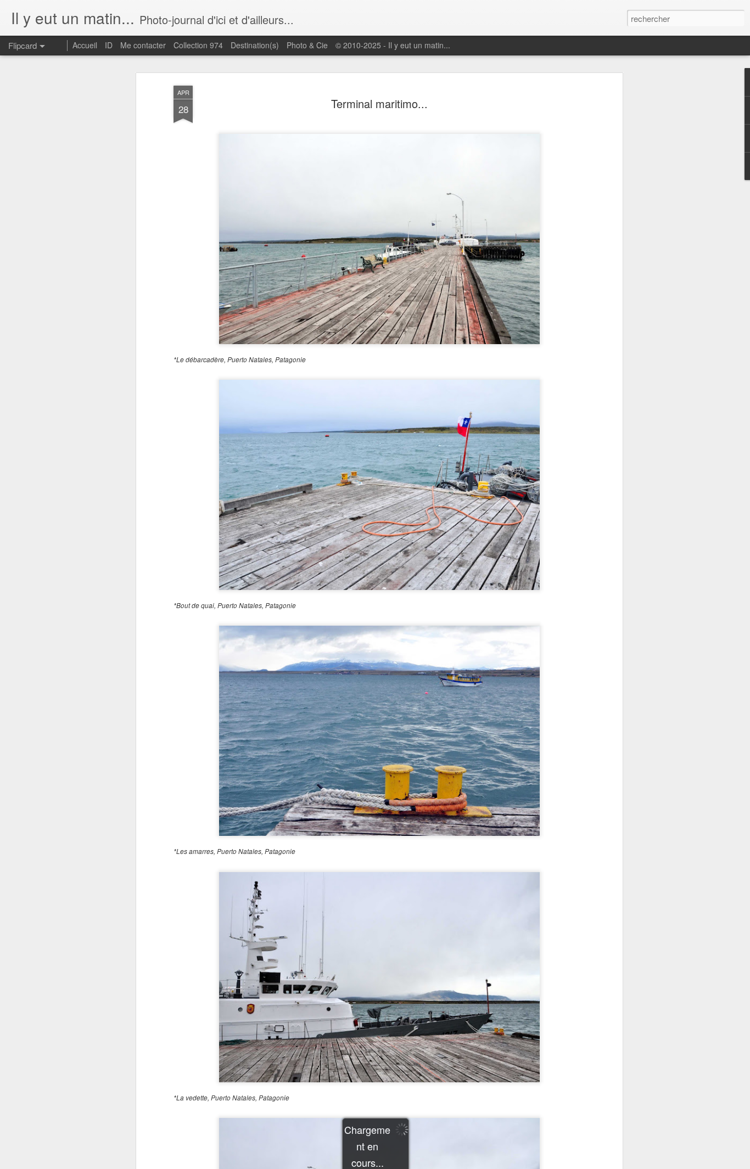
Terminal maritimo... (379, 103)
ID (109, 45)
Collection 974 (198, 45)
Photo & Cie (307, 45)
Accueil (84, 45)
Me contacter (143, 45)
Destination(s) (255, 45)
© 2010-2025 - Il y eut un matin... (392, 45)
